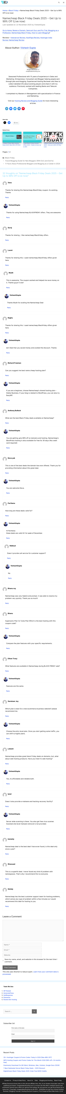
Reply (7, 197)
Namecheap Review (16, 40)
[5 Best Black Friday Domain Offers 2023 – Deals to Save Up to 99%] (32, 137)
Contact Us (7, 1080)
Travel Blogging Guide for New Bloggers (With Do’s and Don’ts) (29, 161)
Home (5, 11)
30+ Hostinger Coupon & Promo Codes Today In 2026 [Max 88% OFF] (27, 1057)
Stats (36, 1080)
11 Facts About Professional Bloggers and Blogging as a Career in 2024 (32, 164)
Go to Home (7, 30)
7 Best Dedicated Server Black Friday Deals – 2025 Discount (24, 1068)
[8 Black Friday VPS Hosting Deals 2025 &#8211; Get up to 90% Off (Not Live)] (53, 137)
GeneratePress (8, 993)
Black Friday (13, 11)
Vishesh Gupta (28, 47)
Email (13, 1034)
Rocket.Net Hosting (10, 999)
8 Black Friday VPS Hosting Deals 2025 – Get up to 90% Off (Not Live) (53, 145)
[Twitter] (14, 108)
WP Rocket (7, 991)
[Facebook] (10, 108)
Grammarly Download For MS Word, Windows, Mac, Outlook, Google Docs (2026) (31, 1065)
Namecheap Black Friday (21, 33)
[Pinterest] (23, 108)
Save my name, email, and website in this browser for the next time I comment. (31, 960)
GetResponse (8, 995)
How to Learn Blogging (40, 33)
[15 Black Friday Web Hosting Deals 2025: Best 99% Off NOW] (12, 137)
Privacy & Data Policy (19, 1080)
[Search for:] (17, 1011)
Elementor (6, 997)
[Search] (34, 1011)
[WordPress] (6, 108)
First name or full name (18, 1028)
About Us (30, 1080)
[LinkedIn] (19, 108)
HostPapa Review (32, 38)
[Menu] (63, 2)
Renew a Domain (19, 30)
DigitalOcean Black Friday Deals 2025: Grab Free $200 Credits (25, 1071)
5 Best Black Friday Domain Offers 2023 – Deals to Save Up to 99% (32, 145)
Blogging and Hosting (46, 1080)
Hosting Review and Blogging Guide (29, 101)
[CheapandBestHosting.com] (4, 2)
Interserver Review (18, 38)
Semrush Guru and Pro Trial (36, 30)
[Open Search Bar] (59, 2)
